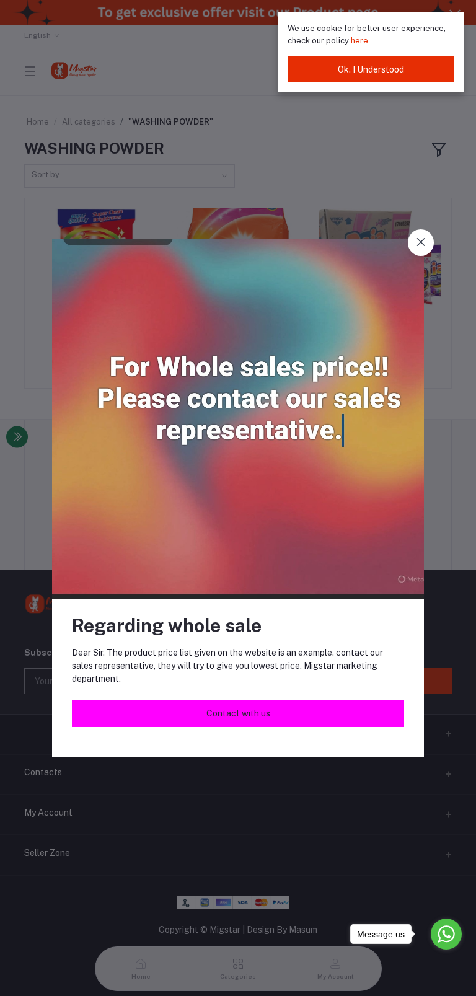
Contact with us (238, 713)
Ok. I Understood (371, 69)
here (359, 40)
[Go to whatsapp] (446, 934)
